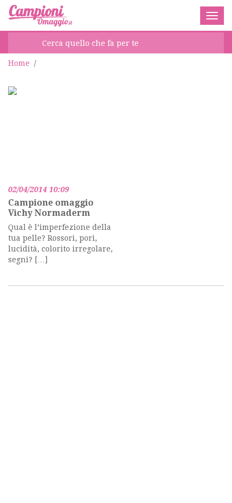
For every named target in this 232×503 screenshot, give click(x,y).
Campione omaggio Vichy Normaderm (50, 208)
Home (19, 63)
